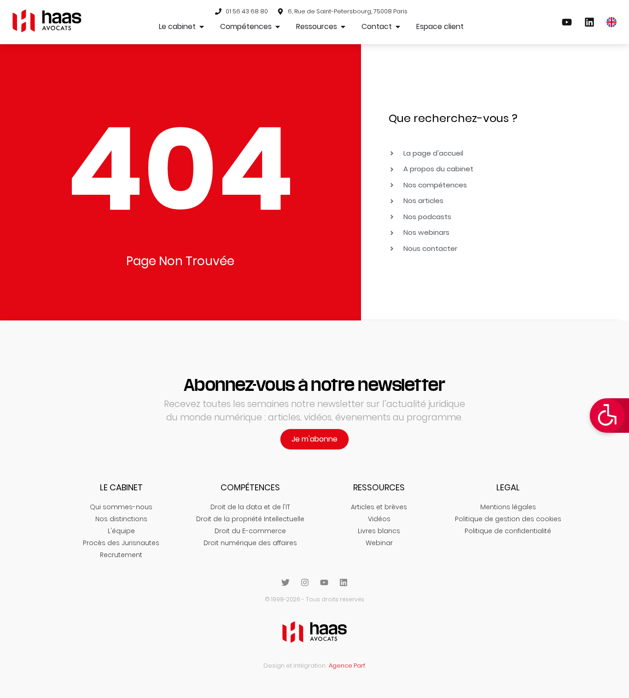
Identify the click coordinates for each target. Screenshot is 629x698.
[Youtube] (324, 582)
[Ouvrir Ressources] (343, 26)
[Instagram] (305, 582)
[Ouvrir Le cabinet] (201, 26)
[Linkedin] (343, 582)
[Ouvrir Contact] (398, 26)
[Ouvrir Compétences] (277, 26)
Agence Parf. (347, 665)
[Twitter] (285, 582)
